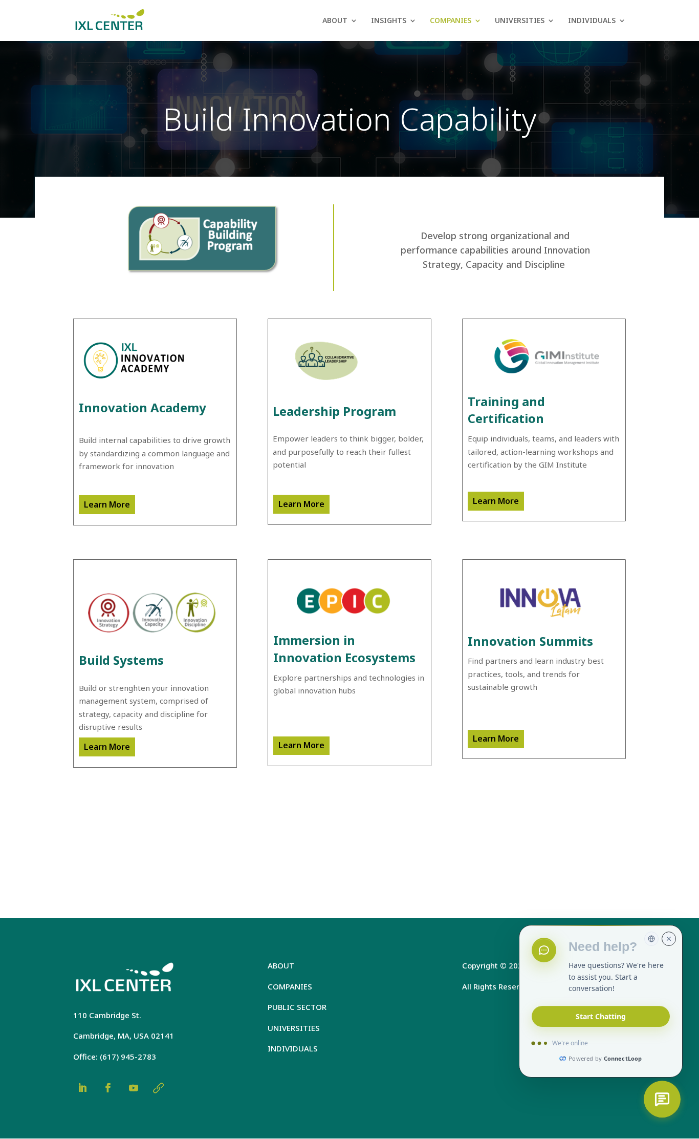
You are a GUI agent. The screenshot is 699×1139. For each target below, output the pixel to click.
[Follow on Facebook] (108, 1088)
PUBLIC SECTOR (297, 1007)
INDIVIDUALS (592, 21)
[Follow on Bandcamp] (158, 1088)
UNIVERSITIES (519, 21)
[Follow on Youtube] (133, 1088)
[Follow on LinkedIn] (82, 1088)
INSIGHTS (388, 21)
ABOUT (334, 21)
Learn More (107, 504)
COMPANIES (450, 21)
